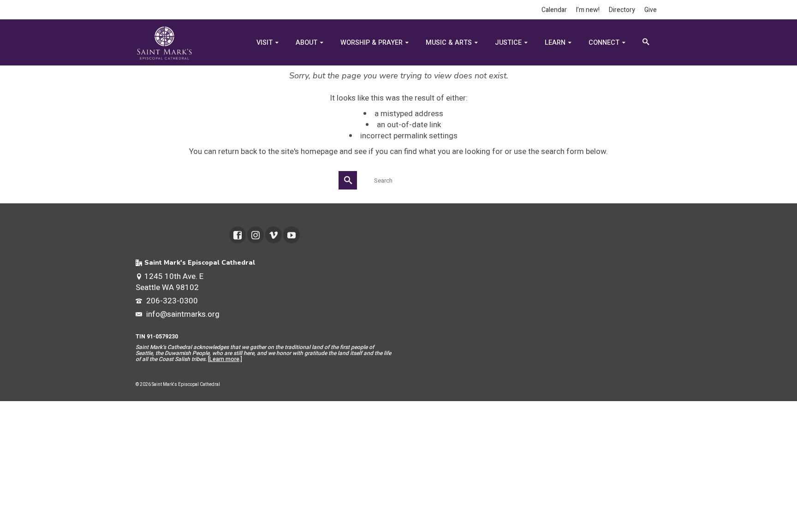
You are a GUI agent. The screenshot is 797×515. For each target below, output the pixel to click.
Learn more (224, 359)
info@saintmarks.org (182, 314)
